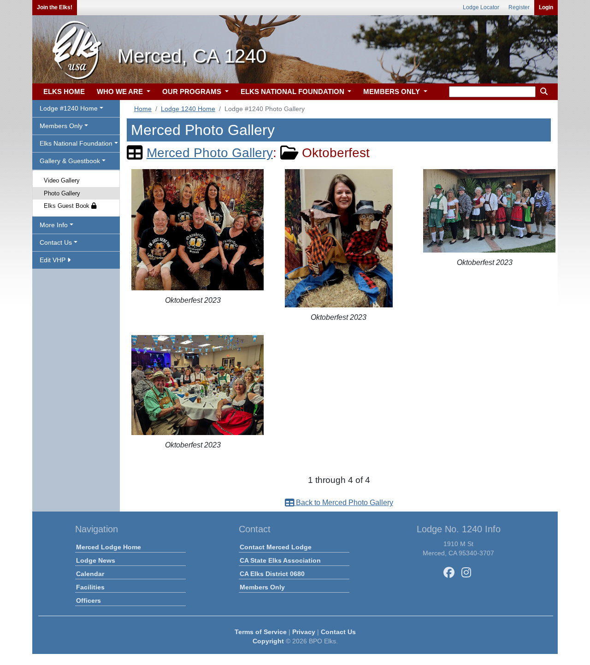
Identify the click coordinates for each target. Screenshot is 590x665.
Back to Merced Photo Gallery (343, 502)
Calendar (90, 573)
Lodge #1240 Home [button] (69, 108)
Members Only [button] (61, 125)
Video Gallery (62, 180)
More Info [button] (54, 225)
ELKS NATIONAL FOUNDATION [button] (293, 91)
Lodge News (95, 560)
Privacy (303, 632)
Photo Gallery (62, 193)
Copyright (268, 641)
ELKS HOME (64, 91)
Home (143, 108)
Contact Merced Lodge (276, 547)
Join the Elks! (54, 7)
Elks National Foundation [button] (76, 143)
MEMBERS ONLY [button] (392, 91)
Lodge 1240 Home (188, 108)
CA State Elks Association (280, 560)
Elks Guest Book (67, 205)
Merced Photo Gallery (210, 153)
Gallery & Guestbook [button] (70, 161)
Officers (88, 600)
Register (519, 7)
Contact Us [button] (56, 242)
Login (546, 7)
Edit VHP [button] (53, 260)
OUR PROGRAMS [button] (192, 91)
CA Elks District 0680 (272, 573)
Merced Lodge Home (108, 547)
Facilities (90, 587)
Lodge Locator (481, 7)
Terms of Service (261, 632)
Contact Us (338, 632)
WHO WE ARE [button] (121, 91)
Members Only (262, 587)
